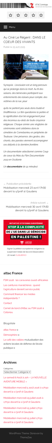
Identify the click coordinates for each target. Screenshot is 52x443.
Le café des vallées (13, 339)
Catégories (8, 368)
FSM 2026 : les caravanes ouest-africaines (25, 280)
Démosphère (10, 334)
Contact (7, 303)
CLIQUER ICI (21, 255)
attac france (9, 329)
